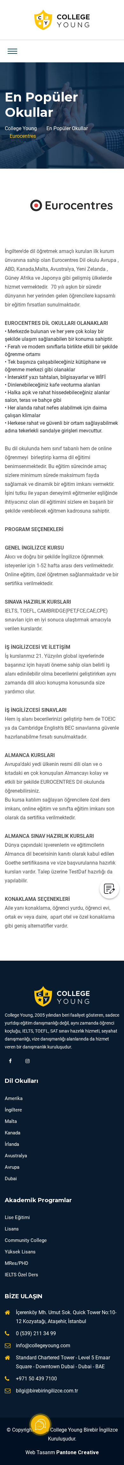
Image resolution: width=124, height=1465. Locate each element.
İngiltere (13, 1110)
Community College (26, 1240)
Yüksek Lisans (20, 1252)
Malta (11, 1121)
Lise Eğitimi (17, 1217)
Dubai (11, 1178)
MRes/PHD (16, 1263)
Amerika (14, 1098)
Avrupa (12, 1167)
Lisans (12, 1229)
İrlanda (12, 1144)
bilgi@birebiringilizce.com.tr (47, 1391)
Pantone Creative (77, 1452)
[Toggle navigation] (12, 51)
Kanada (12, 1133)
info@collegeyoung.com (43, 1345)
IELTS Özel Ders (21, 1275)
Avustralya (16, 1156)
